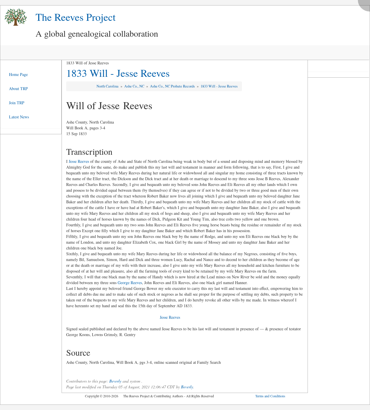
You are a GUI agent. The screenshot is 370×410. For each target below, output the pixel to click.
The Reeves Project (76, 17)
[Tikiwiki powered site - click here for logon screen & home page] (13, 17)
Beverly (115, 381)
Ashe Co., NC (134, 86)
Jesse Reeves (79, 161)
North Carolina (108, 86)
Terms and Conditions (270, 396)
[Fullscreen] (365, 4)
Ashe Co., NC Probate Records (173, 86)
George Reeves (130, 282)
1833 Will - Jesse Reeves (118, 73)
